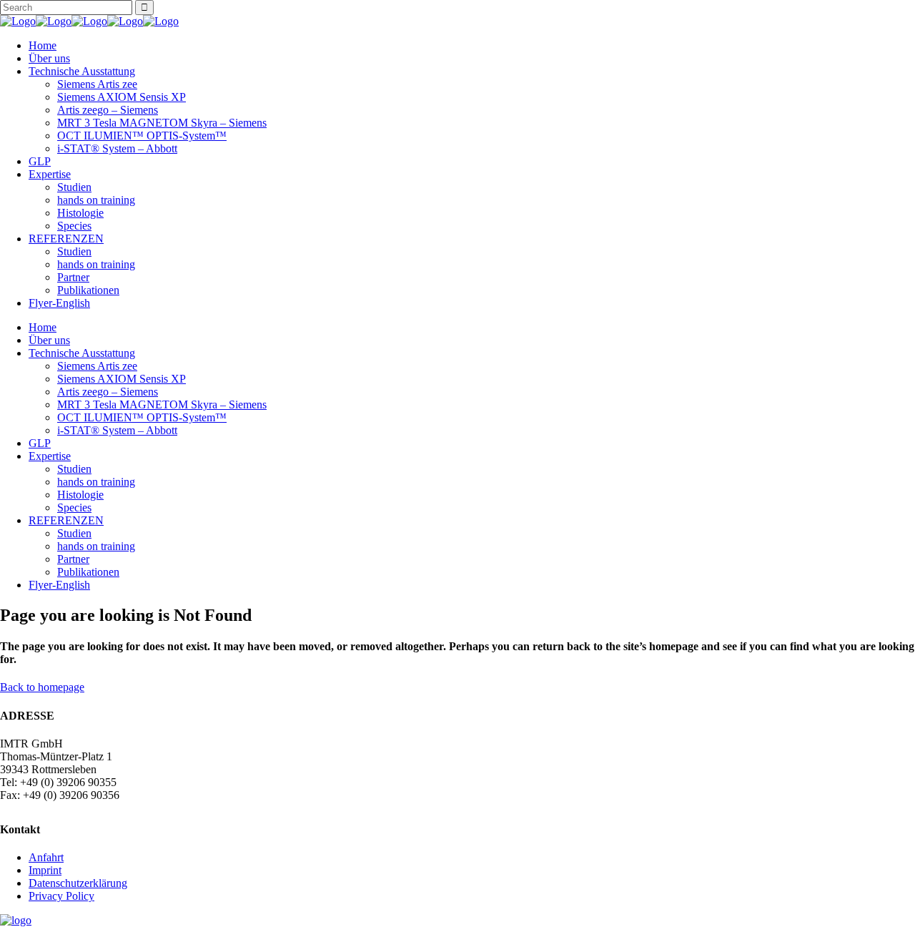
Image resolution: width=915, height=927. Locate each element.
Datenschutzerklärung (78, 883)
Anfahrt (46, 857)
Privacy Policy (61, 896)
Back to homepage (42, 687)
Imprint (45, 870)
